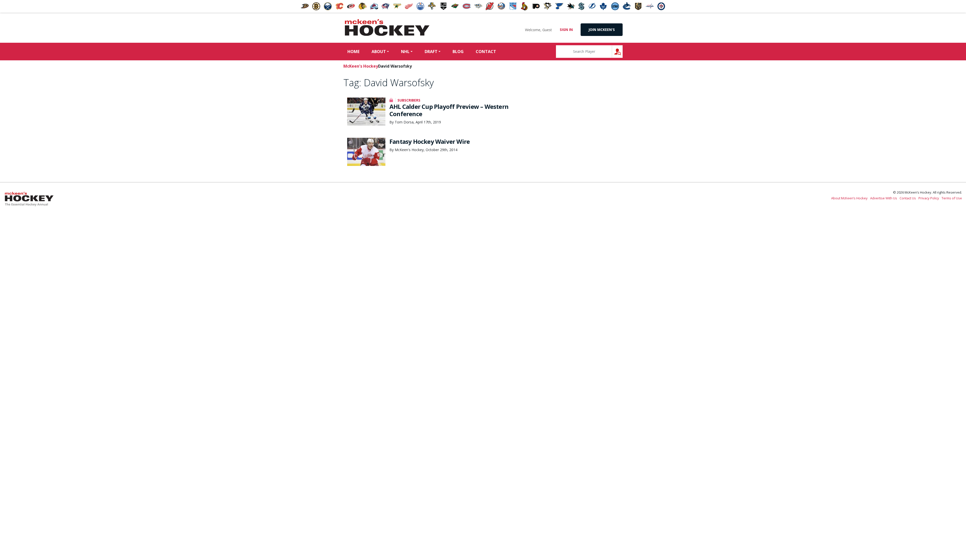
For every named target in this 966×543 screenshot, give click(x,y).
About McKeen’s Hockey (849, 198)
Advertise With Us (883, 198)
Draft (431, 51)
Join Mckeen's (601, 29)
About (379, 51)
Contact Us (908, 198)
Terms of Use (952, 198)
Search (622, 51)
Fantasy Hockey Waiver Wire (429, 141)
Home (353, 51)
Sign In (566, 29)
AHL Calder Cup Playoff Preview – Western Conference (448, 110)
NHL (405, 51)
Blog (458, 51)
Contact (486, 51)
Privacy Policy (928, 198)
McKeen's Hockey (387, 28)
